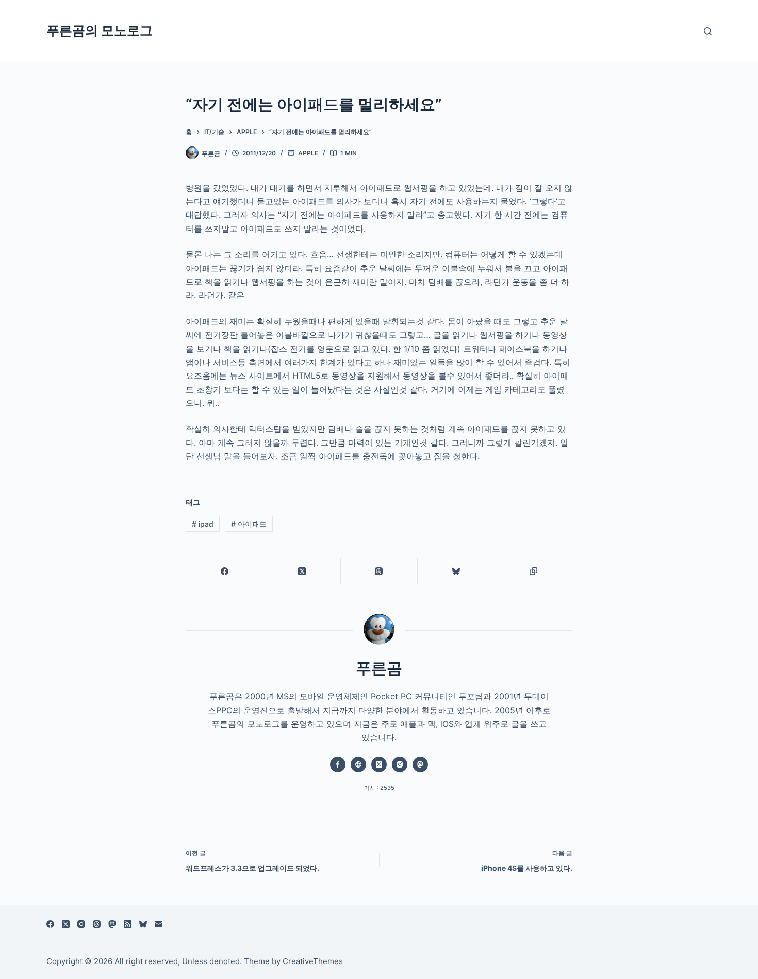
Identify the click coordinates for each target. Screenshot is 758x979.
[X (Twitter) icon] (379, 764)
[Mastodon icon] (420, 764)
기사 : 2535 (379, 787)
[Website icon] (358, 764)
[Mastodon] (112, 924)
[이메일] (158, 924)
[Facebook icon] (337, 764)
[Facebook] (224, 571)
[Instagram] (81, 924)
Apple (308, 153)
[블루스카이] (456, 571)
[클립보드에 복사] (533, 571)
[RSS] (127, 924)
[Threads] (379, 571)
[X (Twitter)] (302, 571)
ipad (202, 523)
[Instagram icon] (399, 764)
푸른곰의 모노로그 (99, 30)
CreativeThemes (313, 961)
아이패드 (249, 523)
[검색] (708, 31)
